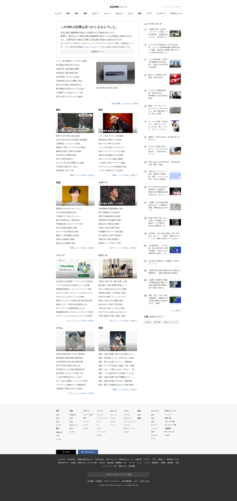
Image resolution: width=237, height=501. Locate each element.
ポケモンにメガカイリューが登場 (70, 296)
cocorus (102, 463)
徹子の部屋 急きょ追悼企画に (68, 220)
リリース (168, 415)
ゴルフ (85, 425)
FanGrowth (99, 459)
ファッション (101, 432)
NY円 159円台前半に (64, 159)
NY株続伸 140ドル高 (65, 170)
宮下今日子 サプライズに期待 (69, 96)
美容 (177, 463)
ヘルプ (167, 435)
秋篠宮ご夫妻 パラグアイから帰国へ (71, 147)
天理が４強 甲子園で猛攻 (109, 228)
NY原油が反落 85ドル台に (68, 65)
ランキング (161, 13)
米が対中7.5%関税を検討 (66, 155)
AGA (115, 466)
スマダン (127, 415)
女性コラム (128, 418)
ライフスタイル (129, 422)
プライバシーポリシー (112, 481)
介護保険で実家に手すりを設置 (69, 388)
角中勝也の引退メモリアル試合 (70, 88)
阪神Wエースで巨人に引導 (110, 243)
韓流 (71, 428)
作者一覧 (168, 418)
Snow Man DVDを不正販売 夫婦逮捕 (71, 140)
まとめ (58, 425)
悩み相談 (110, 463)
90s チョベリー (129, 428)
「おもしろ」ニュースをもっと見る (122, 321)
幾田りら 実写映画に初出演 (67, 235)
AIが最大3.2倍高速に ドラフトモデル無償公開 (75, 281)
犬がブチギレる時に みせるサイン (113, 312)
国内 (68, 13)
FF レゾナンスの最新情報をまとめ (70, 308)
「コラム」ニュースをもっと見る (80, 393)
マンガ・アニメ (102, 418)
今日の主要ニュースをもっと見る (124, 103)
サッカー (86, 422)
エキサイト (178, 7)
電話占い (161, 459)
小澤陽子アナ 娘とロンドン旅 (69, 92)
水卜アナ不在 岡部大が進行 (67, 231)
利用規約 (99, 481)
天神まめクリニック (126, 459)
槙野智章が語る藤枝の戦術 (110, 220)
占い (125, 463)
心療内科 (138, 459)
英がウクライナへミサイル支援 (112, 151)
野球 (84, 418)
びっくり (113, 415)
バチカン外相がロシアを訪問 (111, 170)
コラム (130, 13)
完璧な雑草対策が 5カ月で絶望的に (71, 354)
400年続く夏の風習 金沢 (67, 73)
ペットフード (106, 466)
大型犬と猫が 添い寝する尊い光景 (113, 281)
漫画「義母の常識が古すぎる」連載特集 (115, 381)
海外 (76, 13)
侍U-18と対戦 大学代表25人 (69, 84)
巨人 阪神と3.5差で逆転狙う (110, 235)
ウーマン (132, 463)
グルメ (99, 428)
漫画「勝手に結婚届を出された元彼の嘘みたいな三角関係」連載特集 (118, 385)
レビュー (100, 415)
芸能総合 (73, 415)
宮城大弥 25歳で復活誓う (109, 239)
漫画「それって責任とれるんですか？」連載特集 (118, 369)
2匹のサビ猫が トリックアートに (112, 296)
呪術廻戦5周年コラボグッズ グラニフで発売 (74, 312)
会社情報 (90, 481)
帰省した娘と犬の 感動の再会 (111, 300)
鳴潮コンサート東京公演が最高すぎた (72, 304)
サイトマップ (169, 432)
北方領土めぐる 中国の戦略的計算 (70, 369)
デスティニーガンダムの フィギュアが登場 (74, 316)
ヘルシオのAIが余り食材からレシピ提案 (72, 285)
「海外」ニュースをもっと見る (123, 175)
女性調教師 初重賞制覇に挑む (111, 208)
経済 (57, 418)
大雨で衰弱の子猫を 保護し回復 (112, 316)
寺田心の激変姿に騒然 (65, 239)
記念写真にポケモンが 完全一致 (69, 373)
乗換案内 (155, 463)
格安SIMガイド (63, 463)
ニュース (58, 13)
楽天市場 (157, 322)
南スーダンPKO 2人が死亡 (110, 143)
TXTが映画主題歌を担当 (66, 212)
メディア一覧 (169, 422)
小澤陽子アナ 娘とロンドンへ (68, 216)
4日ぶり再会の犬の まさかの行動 (112, 289)
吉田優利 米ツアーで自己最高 (111, 231)
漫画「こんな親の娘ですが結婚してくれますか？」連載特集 (118, 373)
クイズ (149, 13)
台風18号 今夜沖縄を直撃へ (68, 69)
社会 (57, 415)
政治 (57, 422)
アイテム (146, 459)
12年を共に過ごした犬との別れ (112, 308)
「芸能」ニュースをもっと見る (81, 248)
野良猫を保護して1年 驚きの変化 (112, 293)
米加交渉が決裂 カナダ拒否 (110, 140)
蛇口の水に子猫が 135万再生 (111, 304)
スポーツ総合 (88, 415)
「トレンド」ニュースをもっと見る (79, 321)
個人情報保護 (126, 481)
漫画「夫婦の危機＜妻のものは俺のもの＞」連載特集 (118, 354)
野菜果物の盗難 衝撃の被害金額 (69, 358)
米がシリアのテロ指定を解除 (111, 159)
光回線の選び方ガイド (85, 459)
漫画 (139, 13)
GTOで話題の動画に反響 (66, 228)
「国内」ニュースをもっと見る (81, 175)
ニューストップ (166, 7)
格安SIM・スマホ (173, 459)
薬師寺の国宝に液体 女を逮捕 (68, 151)
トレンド (107, 13)
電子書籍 (132, 466)
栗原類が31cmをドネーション (68, 208)
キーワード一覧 (170, 425)
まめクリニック (111, 459)
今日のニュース (176, 13)
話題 (139, 418)
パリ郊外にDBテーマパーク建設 (112, 163)
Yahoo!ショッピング (170, 322)
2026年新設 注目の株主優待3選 (69, 361)
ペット (112, 425)
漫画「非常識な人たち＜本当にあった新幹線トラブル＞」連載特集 (118, 358)
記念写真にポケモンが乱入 (68, 77)
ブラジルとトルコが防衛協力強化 (113, 166)
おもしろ (119, 13)
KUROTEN (71, 459)
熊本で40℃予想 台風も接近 (68, 136)
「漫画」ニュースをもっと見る (123, 389)
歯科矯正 (170, 463)
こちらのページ (95, 47)
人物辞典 (168, 428)
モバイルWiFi (92, 463)
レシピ (139, 463)
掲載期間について (97, 51)
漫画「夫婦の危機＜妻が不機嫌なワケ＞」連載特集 (118, 377)
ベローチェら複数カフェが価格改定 (71, 385)
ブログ (154, 459)
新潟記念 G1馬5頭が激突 (109, 224)
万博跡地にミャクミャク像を (68, 143)
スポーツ (95, 13)
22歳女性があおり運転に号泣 (69, 80)
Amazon (148, 322)
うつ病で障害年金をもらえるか (69, 377)
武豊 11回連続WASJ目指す (110, 216)
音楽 (71, 422)
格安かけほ (82, 463)
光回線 (73, 463)
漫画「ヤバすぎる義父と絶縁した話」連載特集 (118, 365)
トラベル (127, 425)
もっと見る (175, 310)
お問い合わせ (145, 481)
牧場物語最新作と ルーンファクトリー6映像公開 (75, 289)
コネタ (112, 418)
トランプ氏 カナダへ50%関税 (111, 136)
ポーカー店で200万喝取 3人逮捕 (70, 163)
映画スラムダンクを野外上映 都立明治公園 (74, 300)
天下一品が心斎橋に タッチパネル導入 (72, 381)
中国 (57, 436)
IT (97, 425)
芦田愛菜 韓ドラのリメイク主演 (69, 224)
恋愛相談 (118, 463)
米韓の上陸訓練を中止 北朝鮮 (111, 155)
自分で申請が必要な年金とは (68, 365)
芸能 (85, 13)
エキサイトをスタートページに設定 (118, 474)
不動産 (163, 463)
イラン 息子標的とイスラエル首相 (71, 61)
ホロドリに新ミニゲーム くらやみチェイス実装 (75, 293)
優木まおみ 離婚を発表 (65, 243)
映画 (71, 418)
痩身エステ (123, 466)
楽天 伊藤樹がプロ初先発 (109, 212)
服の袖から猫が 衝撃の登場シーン (113, 285)
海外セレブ (74, 425)
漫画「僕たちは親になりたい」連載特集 (115, 361)
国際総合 (59, 432)
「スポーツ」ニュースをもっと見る (122, 248)
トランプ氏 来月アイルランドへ (112, 147)
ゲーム (99, 422)
